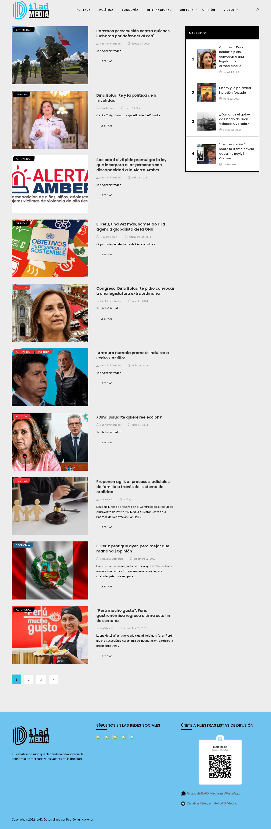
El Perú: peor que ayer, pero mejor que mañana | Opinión (132, 548)
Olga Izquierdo (108, 236)
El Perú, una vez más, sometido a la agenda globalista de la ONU (130, 226)
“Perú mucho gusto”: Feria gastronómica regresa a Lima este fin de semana (133, 615)
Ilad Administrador (111, 43)
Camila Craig (107, 108)
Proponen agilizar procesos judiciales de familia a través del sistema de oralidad (133, 486)
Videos (229, 10)
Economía (130, 10)
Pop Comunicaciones (80, 819)
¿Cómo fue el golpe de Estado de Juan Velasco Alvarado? (234, 119)
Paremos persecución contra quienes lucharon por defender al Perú (133, 33)
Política (106, 10)
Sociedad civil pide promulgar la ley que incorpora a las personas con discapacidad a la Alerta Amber (131, 164)
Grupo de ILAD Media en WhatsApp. (213, 793)
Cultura (187, 10)
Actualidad (23, 30)
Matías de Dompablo (111, 558)
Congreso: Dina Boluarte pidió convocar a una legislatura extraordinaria (135, 291)
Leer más (106, 61)
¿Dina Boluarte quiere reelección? (129, 417)
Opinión (208, 10)
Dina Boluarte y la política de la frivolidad (127, 98)
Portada (83, 10)
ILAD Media (106, 499)
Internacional (159, 10)
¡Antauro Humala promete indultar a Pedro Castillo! (132, 355)
